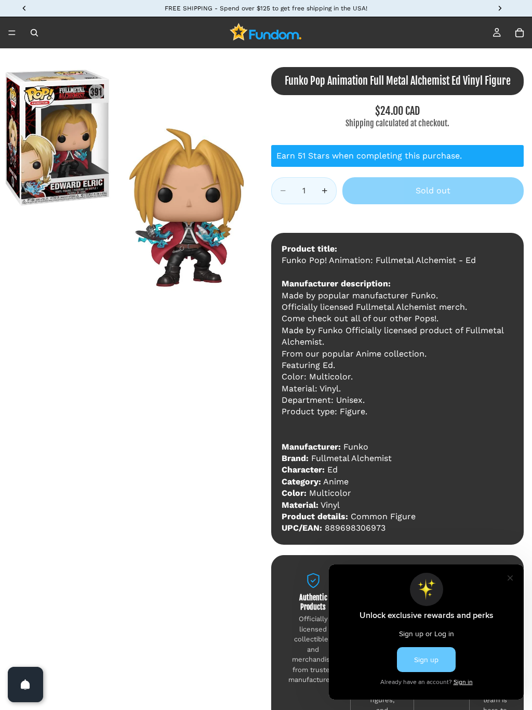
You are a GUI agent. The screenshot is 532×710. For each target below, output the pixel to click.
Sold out (433, 190)
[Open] (25, 684)
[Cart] (519, 32)
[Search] (34, 32)
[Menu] (12, 33)
